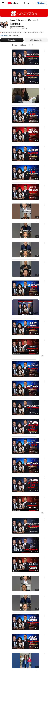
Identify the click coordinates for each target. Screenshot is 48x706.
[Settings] (33, 3)
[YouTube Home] (13, 3)
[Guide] (3, 3)
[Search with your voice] (28, 3)
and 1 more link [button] (13, 35)
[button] (32, 45)
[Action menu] (44, 50)
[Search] (24, 3)
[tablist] (24, 45)
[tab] (14, 45)
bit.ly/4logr (5, 35)
